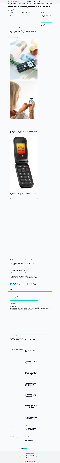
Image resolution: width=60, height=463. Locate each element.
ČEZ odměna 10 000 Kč (35, 3)
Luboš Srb (26, 403)
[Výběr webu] (18, 1)
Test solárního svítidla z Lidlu (44, 3)
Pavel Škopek (26, 414)
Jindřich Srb (9, 10)
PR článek (26, 338)
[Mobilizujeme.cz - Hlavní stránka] (12, 1)
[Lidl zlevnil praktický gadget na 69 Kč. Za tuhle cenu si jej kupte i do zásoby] (17, 397)
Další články (24, 448)
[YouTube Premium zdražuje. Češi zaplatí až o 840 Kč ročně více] (17, 353)
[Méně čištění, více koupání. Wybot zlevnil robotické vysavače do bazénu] (17, 440)
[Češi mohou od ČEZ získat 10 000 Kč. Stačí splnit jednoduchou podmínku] (17, 407)
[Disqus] (30, 314)
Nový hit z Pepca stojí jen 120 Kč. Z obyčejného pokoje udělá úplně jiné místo (46, 24)
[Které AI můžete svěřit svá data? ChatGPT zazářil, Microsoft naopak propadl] (17, 386)
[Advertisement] (24, 21)
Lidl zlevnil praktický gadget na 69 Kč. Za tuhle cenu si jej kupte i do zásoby (46, 15)
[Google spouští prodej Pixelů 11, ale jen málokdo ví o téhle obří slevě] (17, 364)
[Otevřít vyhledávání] (51, 1)
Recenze (51, 3)
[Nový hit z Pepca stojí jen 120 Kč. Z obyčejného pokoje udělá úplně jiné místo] (17, 418)
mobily (11, 289)
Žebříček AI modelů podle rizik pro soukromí (25, 3)
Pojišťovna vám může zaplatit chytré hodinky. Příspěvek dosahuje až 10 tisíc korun (46, 20)
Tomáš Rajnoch (27, 349)
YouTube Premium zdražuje (13, 3)
